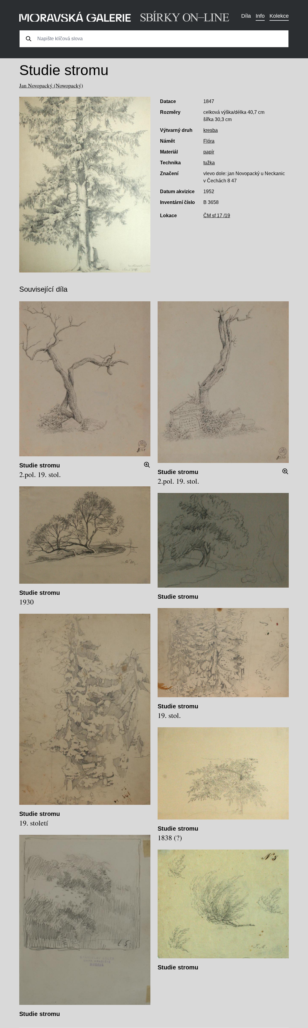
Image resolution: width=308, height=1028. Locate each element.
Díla (246, 16)
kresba (210, 130)
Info (260, 16)
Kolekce (279, 16)
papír (208, 151)
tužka (209, 162)
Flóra (208, 141)
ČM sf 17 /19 (216, 215)
